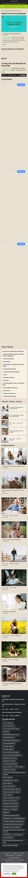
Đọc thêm (4, 44)
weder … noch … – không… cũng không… (12, 635)
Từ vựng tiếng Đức (17, 835)
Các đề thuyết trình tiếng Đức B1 (11, 740)
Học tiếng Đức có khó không (10, 764)
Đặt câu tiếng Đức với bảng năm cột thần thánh (13, 841)
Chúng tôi (15, 853)
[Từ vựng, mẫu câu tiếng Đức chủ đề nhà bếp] (14, 673)
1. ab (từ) (5, 374)
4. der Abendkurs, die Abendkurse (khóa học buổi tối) (13, 365)
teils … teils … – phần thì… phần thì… (15, 439)
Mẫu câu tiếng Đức (7, 777)
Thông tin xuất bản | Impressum (14, 862)
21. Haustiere (6, 380)
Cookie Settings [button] (7, 873)
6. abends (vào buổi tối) (8, 359)
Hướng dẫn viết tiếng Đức (9, 761)
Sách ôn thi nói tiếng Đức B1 (10, 801)
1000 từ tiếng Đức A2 (8, 723)
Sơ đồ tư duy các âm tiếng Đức (9, 611)
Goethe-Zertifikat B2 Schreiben (11, 752)
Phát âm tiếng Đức (7, 783)
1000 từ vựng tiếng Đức (8, 726)
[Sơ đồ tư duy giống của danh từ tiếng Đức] (5, 431)
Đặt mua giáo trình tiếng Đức (10, 845)
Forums (3, 3)
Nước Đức (19, 855)
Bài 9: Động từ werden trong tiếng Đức (12, 33)
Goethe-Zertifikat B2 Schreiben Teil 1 (12, 755)
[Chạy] (3, 75)
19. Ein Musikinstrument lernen (10, 388)
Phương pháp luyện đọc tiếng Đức (11, 792)
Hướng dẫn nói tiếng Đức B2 (10, 758)
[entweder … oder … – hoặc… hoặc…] (14, 649)
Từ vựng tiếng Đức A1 (8, 838)
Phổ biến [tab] (12, 401)
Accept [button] (14, 873)
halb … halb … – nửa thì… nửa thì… (16, 423)
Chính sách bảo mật (9, 860)
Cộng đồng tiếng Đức (14, 858)
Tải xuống (21, 85)
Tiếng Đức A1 (6, 809)
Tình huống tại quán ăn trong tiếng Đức (13, 824)
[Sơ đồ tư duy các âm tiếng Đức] (14, 601)
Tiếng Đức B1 (6, 812)
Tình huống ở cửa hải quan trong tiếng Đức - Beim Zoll (14, 831)
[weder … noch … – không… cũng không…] (14, 625)
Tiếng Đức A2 (14, 809)
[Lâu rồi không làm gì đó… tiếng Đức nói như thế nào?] (5, 415)
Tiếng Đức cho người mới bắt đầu (11, 815)
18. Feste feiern (6, 390)
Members (8, 3)
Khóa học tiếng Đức (8, 767)
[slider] (24, 75)
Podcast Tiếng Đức (7, 795)
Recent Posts (13, 3)
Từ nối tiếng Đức (7, 835)
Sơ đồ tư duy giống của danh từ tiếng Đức (16, 431)
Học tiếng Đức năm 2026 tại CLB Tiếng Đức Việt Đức (16, 408)
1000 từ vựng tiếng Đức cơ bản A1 (11, 729)
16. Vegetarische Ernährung (9, 396)
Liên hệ (24, 3)
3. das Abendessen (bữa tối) (9, 369)
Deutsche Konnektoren (9, 743)
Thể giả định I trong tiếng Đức (10, 806)
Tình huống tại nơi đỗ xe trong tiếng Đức (13, 821)
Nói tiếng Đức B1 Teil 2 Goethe (10, 780)
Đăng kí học (19, 3)
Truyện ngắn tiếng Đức (19, 818)
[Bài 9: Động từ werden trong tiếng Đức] (14, 23)
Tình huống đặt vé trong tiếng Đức (11, 827)
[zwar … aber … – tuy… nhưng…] (14, 577)
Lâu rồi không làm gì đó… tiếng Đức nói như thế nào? (16, 415)
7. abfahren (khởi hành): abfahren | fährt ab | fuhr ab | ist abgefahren (13, 355)
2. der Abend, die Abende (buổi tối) (11, 372)
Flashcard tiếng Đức (8, 746)
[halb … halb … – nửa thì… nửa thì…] (5, 423)
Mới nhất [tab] (5, 401)
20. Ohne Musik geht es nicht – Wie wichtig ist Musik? (13, 384)
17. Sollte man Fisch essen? (9, 393)
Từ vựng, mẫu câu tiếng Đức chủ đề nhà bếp (13, 351)
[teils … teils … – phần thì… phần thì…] (5, 439)
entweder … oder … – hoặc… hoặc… (11, 659)
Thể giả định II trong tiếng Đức (10, 804)
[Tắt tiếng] (20, 75)
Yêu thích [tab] (19, 401)
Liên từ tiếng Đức (19, 767)
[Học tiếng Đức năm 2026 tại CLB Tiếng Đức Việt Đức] (5, 407)
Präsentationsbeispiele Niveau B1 (11, 798)
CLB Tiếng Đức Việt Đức (8, 737)
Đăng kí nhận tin (10, 855)
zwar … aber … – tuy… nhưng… (10, 587)
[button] (2, 6)
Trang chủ (7, 853)
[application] (14, 75)
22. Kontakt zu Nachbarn (8, 377)
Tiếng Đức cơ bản (7, 818)
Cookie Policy (20, 860)
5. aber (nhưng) (6, 361)
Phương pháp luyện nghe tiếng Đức (11, 789)
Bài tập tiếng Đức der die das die (11, 734)
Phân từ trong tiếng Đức (9, 786)
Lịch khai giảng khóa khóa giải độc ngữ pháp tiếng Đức (14, 773)
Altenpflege (6, 732)
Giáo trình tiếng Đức (8, 749)
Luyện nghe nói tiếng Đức (9, 770)
